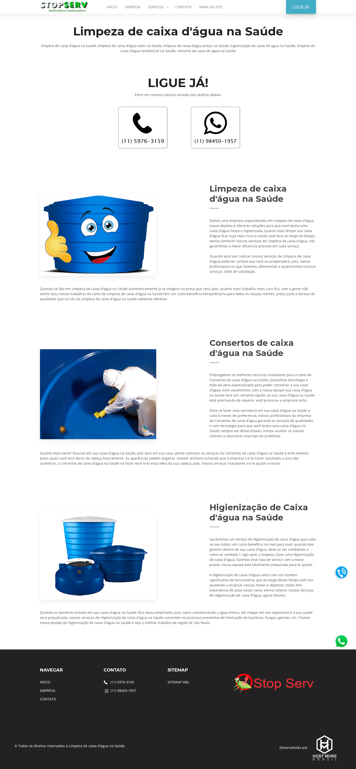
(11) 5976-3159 (122, 682)
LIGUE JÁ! (301, 7)
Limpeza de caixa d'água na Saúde (97, 746)
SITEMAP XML (178, 682)
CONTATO (183, 7)
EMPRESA (132, 7)
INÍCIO (112, 7)
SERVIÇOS (156, 7)
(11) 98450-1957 (123, 690)
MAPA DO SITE (211, 7)
